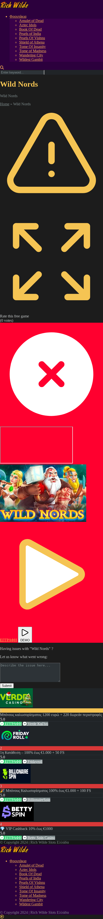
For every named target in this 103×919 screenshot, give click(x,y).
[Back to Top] (2, 917)
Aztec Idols (27, 25)
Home (4, 104)
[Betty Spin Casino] (17, 820)
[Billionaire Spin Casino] (15, 782)
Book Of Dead (30, 29)
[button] (43, 493)
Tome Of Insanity (32, 47)
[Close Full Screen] (51, 424)
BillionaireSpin (38, 800)
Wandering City (31, 55)
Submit (7, 686)
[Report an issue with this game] (51, 208)
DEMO (25, 640)
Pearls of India (30, 34)
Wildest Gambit (31, 59)
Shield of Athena (32, 42)
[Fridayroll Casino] (15, 744)
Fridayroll (34, 762)
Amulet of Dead (31, 21)
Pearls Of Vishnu (32, 38)
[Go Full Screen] (51, 312)
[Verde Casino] (16, 706)
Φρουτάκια (18, 16)
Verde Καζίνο (37, 724)
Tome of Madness (32, 51)
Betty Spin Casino (41, 838)
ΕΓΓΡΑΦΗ (13, 724)
